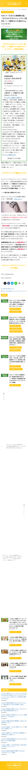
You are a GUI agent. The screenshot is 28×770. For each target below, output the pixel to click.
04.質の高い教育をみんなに (8, 288)
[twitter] (5, 283)
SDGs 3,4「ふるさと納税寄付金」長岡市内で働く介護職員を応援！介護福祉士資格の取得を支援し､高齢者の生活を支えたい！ (17, 341)
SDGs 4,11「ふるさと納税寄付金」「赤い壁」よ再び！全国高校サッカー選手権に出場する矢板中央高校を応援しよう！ (17, 359)
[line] (15, 283)
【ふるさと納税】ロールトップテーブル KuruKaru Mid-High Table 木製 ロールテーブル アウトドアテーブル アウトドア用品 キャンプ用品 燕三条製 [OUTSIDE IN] (14, 696)
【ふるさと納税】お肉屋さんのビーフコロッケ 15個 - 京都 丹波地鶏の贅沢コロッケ (17, 652)
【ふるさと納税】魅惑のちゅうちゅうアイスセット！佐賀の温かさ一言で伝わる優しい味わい (17, 639)
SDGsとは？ (18, 199)
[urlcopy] (23, 283)
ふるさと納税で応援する (14, 97)
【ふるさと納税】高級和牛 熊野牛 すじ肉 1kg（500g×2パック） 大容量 (12, 751)
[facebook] (8, 283)
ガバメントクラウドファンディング (19, 291)
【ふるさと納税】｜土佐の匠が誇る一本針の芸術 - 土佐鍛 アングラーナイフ (13, 745)
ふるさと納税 (8, 291)
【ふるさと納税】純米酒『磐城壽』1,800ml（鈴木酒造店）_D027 (17, 678)
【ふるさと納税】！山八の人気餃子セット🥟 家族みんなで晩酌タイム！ (14, 727)
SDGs (4, 291)
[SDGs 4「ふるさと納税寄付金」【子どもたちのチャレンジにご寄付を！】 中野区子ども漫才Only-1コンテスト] (12, 283)
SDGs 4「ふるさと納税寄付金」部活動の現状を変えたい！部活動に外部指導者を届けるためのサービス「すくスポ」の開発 (17, 378)
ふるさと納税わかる (14, 4)
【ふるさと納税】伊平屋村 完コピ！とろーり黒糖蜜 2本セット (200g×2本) (18, 665)
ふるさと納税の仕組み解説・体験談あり (14, 763)
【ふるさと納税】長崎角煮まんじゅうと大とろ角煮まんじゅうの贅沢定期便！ (13, 739)
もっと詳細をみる (10, 155)
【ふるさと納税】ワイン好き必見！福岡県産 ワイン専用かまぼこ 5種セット (14, 733)
